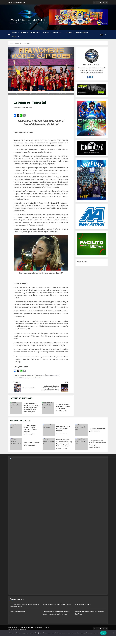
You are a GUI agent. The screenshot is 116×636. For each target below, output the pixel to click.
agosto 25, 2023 (20, 107)
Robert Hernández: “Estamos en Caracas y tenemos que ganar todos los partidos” (16, 408)
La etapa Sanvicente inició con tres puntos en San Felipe (48, 408)
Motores (46, 32)
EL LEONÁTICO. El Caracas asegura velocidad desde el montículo (16, 430)
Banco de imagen (82, 32)
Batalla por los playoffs (16, 444)
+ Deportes (57, 32)
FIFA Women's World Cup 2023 (26, 375)
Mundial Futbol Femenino (52, 375)
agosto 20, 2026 (30, 412)
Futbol (23, 32)
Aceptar (103, 633)
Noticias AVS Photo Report (21, 377)
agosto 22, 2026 (30, 434)
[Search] (105, 34)
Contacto (15, 37)
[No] (114, 633)
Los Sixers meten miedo (81, 430)
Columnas (68, 32)
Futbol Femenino (40, 375)
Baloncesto (34, 32)
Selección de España (35, 377)
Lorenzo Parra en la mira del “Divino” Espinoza (49, 430)
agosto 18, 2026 (62, 411)
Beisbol (14, 32)
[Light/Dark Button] (101, 35)
